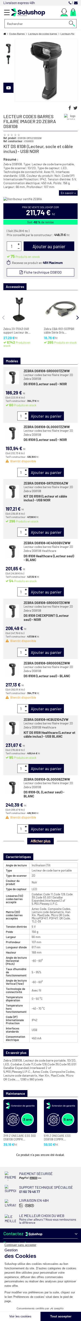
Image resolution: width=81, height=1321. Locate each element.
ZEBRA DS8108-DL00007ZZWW (47, 427)
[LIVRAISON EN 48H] (26, 1208)
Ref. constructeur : (13, 141)
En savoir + (68, 193)
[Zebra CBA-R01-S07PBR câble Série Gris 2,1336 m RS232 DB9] (61, 309)
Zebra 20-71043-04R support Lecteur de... (17, 330)
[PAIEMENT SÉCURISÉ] (33, 1179)
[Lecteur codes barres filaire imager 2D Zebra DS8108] (8, 48)
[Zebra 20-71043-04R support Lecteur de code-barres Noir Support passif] (20, 309)
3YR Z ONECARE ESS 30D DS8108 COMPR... (19, 1137)
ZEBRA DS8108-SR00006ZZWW (47, 663)
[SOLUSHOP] (28, 12)
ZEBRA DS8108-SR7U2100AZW (46, 483)
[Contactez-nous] (76, 2)
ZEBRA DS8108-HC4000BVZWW (47, 543)
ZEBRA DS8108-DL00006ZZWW (47, 779)
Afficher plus (40, 841)
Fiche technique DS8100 (42, 272)
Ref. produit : (10, 137)
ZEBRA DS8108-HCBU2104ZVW (46, 719)
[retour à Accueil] (4, 33)
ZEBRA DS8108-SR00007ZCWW (47, 603)
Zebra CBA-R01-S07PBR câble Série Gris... (59, 330)
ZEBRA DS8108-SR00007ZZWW (47, 371)
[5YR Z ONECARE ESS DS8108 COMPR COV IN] (61, 1116)
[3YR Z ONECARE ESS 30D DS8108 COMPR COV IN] (20, 1116)
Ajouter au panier (46, 416)
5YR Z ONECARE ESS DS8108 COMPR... (57, 1137)
